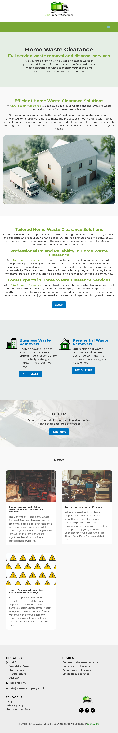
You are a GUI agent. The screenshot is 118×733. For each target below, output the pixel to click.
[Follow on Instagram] (93, 710)
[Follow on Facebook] (87, 710)
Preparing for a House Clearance (84, 507)
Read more (30, 373)
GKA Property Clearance (25, 105)
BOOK (59, 304)
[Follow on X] (81, 710)
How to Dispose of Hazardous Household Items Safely (26, 591)
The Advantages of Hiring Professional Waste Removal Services (26, 509)
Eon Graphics (93, 724)
